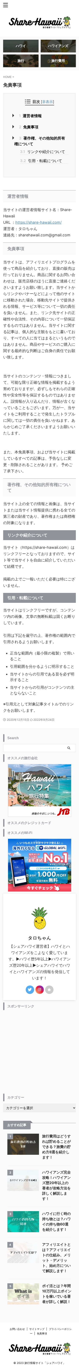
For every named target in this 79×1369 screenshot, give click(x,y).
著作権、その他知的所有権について (39, 141)
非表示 (47, 101)
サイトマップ (36, 1329)
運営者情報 (30, 116)
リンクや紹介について (42, 151)
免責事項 (28, 127)
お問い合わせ (17, 1329)
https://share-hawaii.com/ (38, 222)
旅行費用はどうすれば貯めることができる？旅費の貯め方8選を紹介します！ (56, 1146)
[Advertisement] (39, 1051)
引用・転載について (41, 161)
